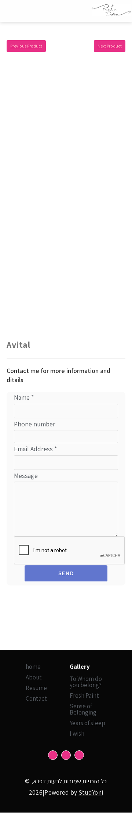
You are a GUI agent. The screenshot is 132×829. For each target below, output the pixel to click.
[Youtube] (79, 755)
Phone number (34, 424)
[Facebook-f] (53, 755)
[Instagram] (66, 755)
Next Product (110, 46)
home (33, 667)
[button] (35, 11)
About (34, 677)
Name (24, 397)
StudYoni (90, 792)
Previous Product (26, 46)
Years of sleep (87, 723)
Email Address (35, 449)
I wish (77, 734)
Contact (36, 698)
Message (26, 475)
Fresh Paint (84, 696)
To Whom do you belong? (86, 682)
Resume (36, 688)
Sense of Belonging (83, 709)
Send (66, 573)
